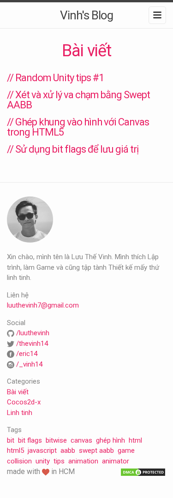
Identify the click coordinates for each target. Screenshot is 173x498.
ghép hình (110, 440)
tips (59, 461)
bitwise (56, 440)
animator (115, 461)
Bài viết (18, 392)
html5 (15, 450)
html (135, 440)
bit (10, 440)
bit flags (30, 440)
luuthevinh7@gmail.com (43, 305)
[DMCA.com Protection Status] (143, 471)
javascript (42, 450)
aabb (67, 450)
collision (19, 461)
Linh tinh (19, 413)
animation (83, 461)
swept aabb (96, 450)
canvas (81, 440)
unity (43, 461)
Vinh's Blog (86, 15)
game (126, 450)
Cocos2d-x (24, 402)
